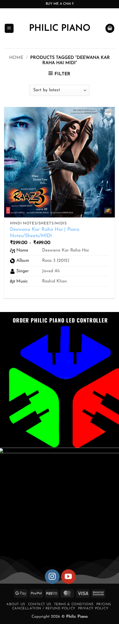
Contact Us (39, 604)
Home (16, 58)
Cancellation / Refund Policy (43, 608)
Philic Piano (59, 28)
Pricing (103, 604)
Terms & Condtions (74, 604)
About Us (15, 604)
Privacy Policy (93, 608)
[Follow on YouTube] (68, 576)
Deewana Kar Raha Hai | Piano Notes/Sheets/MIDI (44, 232)
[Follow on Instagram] (52, 576)
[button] (9, 28)
